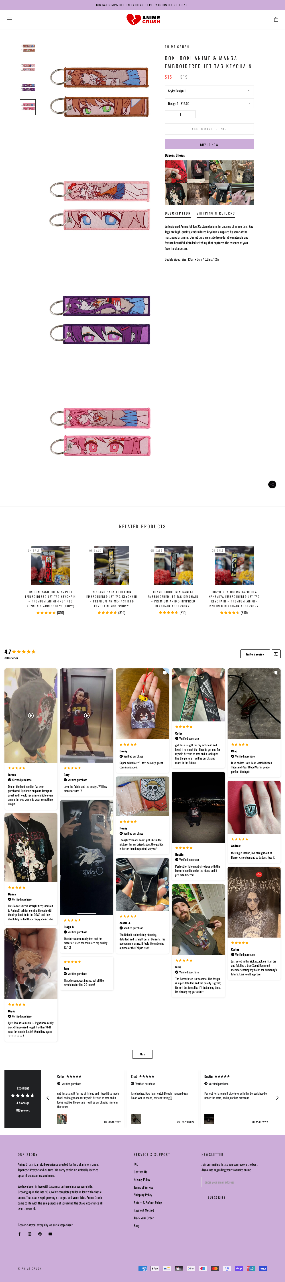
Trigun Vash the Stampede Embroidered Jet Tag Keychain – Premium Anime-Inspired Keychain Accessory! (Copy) (50, 599)
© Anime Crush (30, 1268)
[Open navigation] (9, 19)
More (142, 1054)
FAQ (136, 1163)
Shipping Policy (143, 1194)
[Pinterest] (40, 1234)
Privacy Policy (142, 1179)
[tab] (178, 214)
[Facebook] (19, 1234)
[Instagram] (29, 1234)
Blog (136, 1225)
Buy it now (209, 144)
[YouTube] (50, 1234)
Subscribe (216, 1197)
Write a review (255, 654)
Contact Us (140, 1171)
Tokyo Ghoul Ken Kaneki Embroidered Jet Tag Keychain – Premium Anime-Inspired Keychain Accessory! (173, 599)
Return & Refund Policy (148, 1202)
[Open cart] (276, 19)
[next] (271, 578)
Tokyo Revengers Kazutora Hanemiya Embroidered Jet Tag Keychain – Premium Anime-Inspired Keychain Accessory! (234, 599)
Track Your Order (144, 1217)
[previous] (14, 578)
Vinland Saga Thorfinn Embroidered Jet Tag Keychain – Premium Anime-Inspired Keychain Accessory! (111, 599)
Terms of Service (143, 1187)
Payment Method (144, 1210)
